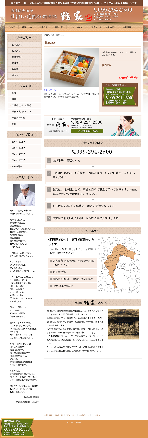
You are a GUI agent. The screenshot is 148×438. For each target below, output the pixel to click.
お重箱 (15, 69)
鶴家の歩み (27, 27)
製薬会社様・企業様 (22, 105)
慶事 (14, 99)
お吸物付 (16, 63)
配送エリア (71, 415)
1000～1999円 (19, 142)
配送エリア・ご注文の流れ (103, 27)
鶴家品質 (43, 27)
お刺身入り (17, 44)
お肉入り (16, 51)
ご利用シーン (98, 415)
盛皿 (14, 124)
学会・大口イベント (22, 111)
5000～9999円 (19, 160)
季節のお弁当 (18, 118)
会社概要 (127, 27)
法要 (14, 93)
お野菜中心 (17, 57)
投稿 (52, 35)
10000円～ (17, 166)
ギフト (15, 75)
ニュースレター (77, 27)
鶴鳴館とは (84, 415)
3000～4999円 (19, 154)
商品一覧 (59, 27)
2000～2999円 (19, 148)
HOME (12, 27)
